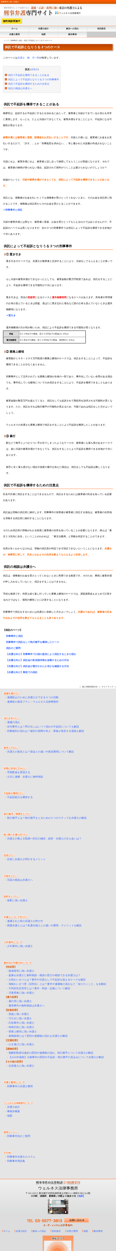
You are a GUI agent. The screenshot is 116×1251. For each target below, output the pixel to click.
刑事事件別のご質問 (18, 1136)
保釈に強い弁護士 (17, 900)
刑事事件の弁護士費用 (20, 1086)
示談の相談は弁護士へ (20, 880)
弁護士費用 (14, 34)
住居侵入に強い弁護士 (21, 1065)
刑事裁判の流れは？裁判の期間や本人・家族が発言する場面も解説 (45, 731)
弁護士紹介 (43, 28)
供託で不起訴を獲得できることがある (28, 75)
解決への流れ (72, 28)
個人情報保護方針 (90, 687)
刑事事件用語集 (16, 1161)
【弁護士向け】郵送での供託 (21, 672)
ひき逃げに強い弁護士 (21, 1044)
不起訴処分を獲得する (20, 797)
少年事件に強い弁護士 (20, 946)
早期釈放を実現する (18, 772)
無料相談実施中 (12, 21)
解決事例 (72, 34)
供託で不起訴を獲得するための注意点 (28, 84)
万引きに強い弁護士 (20, 1018)
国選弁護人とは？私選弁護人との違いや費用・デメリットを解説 (44, 925)
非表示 (34, 69)
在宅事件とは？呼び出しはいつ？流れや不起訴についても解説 (43, 726)
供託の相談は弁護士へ (20, 88)
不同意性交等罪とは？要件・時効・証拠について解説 (39, 988)
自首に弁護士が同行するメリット (26, 859)
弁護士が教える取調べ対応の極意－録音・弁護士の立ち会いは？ (44, 838)
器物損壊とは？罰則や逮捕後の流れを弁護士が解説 (38, 1036)
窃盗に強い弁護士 (19, 1014)
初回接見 (101, 28)
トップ (6, 40)
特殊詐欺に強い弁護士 (21, 1027)
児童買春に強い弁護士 (21, 992)
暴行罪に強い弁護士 (20, 1001)
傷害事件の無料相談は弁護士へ (27, 1005)
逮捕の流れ (13, 722)
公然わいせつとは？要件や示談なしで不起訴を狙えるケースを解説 (47, 979)
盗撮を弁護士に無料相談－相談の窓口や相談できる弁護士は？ (45, 975)
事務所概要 (13, 1111)
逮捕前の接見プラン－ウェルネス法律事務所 (32, 701)
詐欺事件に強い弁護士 (21, 1022)
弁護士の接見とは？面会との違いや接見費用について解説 (40, 751)
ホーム (14, 28)
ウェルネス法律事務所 (58, 1188)
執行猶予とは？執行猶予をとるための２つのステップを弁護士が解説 (47, 817)
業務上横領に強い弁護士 (23, 1031)
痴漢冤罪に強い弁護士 (21, 970)
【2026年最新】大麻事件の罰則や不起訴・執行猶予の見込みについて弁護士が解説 (56, 1057)
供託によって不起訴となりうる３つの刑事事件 (33, 79)
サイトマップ (107, 687)
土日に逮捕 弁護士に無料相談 (25, 776)
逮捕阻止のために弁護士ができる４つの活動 (32, 697)
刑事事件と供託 (16, 40)
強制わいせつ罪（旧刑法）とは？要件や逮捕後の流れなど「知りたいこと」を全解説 (57, 984)
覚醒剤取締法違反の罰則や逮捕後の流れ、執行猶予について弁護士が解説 (51, 1052)
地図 (43, 34)
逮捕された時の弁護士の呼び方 (25, 921)
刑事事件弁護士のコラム (21, 1156)
